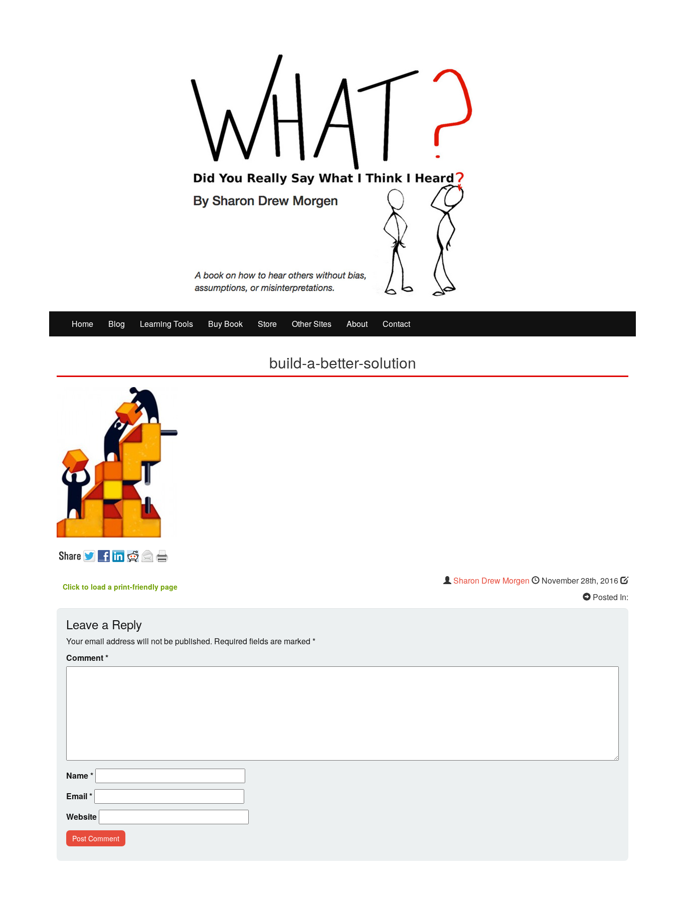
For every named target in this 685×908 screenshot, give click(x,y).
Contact (396, 323)
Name (79, 775)
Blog (116, 323)
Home (82, 323)
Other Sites (311, 323)
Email (79, 796)
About (357, 323)
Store (267, 323)
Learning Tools (166, 323)
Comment (87, 657)
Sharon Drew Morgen (491, 580)
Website (81, 816)
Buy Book (225, 323)
